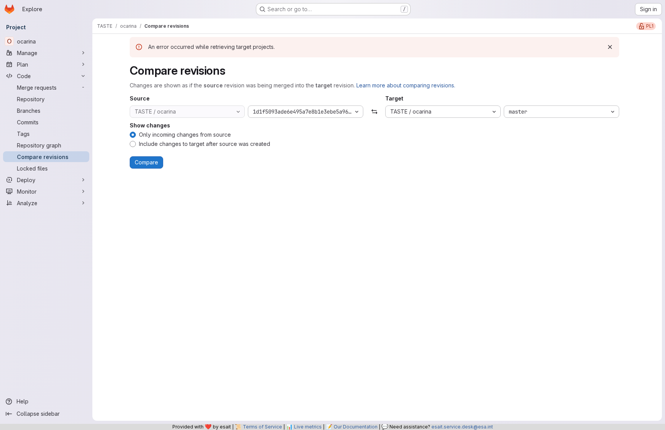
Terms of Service (262, 427)
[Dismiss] (610, 47)
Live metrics (308, 427)
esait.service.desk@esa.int (462, 427)
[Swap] (374, 111)
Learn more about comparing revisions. (405, 85)
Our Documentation (356, 427)
